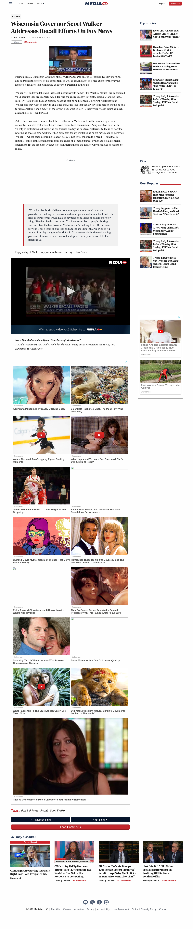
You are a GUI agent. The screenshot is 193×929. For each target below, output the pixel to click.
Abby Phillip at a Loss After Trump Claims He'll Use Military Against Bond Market (166, 229)
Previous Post (42, 819)
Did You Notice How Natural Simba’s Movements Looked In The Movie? (98, 712)
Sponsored (15, 878)
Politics (30, 4)
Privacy (90, 909)
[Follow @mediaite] (92, 902)
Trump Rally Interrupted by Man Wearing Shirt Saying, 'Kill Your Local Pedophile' (166, 100)
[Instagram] (106, 902)
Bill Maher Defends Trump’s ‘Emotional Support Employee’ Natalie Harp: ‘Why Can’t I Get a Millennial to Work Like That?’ (117, 871)
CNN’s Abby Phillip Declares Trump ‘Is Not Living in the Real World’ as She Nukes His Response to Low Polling (73, 871)
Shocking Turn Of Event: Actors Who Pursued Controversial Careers (38, 661)
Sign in (162, 3)
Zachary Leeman (63, 880)
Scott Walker (58, 810)
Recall (44, 810)
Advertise (79, 909)
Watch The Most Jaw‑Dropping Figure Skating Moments (38, 460)
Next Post (99, 819)
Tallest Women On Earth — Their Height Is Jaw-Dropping (40, 511)
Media (20, 4)
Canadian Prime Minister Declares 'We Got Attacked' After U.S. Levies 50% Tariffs (166, 51)
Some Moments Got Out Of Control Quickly (95, 660)
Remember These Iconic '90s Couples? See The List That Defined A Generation (97, 561)
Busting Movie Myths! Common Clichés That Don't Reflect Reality (41, 561)
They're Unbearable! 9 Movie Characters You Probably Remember (49, 799)
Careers (67, 909)
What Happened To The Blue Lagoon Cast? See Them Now (39, 712)
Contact (163, 909)
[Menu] (12, 3)
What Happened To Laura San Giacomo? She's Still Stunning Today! (97, 460)
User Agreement (121, 909)
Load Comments (70, 827)
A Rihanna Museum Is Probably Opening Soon (39, 409)
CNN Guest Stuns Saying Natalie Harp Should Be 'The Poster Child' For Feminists (165, 84)
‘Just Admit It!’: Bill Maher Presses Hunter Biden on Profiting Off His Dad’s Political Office (158, 871)
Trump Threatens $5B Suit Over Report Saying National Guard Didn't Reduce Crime (165, 262)
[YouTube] (85, 902)
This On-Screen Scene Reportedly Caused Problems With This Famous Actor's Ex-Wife (96, 611)
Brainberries (18, 406)
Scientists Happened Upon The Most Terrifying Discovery (97, 410)
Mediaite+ (175, 3)
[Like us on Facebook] (99, 902)
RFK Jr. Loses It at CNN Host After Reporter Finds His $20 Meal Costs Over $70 (166, 196)
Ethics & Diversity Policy (144, 909)
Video (40, 4)
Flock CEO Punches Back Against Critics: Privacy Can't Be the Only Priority (166, 33)
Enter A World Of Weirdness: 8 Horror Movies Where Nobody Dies (38, 611)
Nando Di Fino (18, 37)
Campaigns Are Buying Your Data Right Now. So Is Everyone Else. (30, 872)
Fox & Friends (29, 810)
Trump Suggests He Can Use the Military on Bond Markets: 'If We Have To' (166, 211)
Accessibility (103, 909)
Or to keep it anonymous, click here (164, 171)
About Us (55, 909)
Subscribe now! (35, 348)
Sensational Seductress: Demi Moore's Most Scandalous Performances (96, 511)
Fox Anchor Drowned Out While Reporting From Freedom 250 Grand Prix (166, 66)
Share (17, 42)
